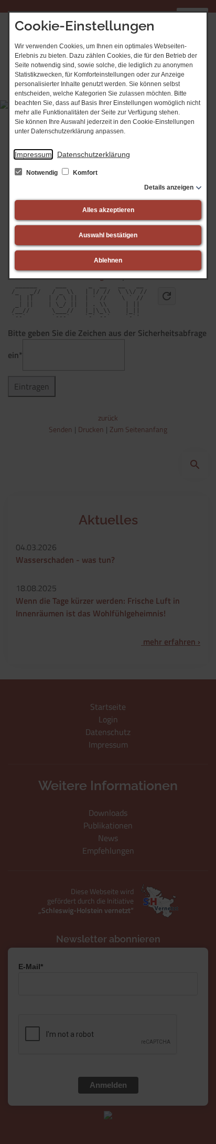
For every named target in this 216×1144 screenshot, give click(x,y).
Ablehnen (108, 260)
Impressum (33, 154)
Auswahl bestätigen (108, 235)
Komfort (84, 172)
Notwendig (42, 172)
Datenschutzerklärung (93, 154)
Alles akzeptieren (108, 210)
